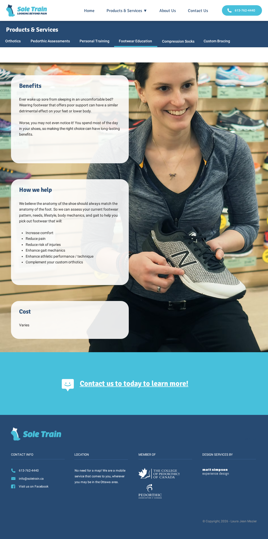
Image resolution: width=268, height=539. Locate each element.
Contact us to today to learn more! (134, 383)
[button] (126, 10)
